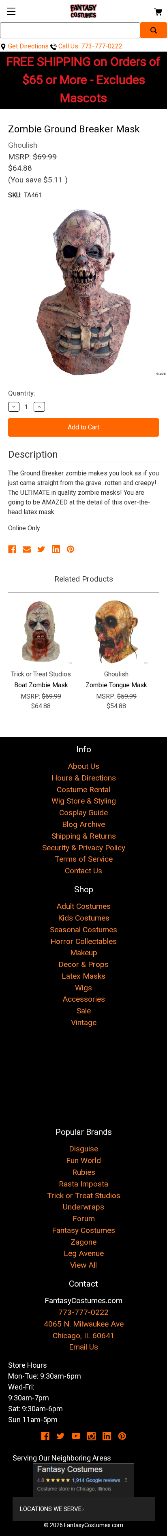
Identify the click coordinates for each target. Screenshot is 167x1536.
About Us (83, 766)
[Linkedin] (56, 549)
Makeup (83, 952)
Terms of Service (84, 859)
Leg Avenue (84, 1253)
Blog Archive (83, 824)
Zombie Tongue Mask (116, 685)
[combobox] (70, 30)
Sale (84, 1010)
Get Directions (27, 46)
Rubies (83, 1172)
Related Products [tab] (83, 579)
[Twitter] (41, 549)
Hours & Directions (83, 778)
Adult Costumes (83, 906)
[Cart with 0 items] (157, 11)
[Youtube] (76, 1436)
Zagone (83, 1242)
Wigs (83, 987)
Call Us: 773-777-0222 (89, 46)
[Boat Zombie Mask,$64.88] (41, 632)
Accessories (83, 999)
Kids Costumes (83, 918)
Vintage (83, 1022)
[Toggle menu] (11, 11)
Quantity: (21, 393)
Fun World (83, 1160)
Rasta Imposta (83, 1184)
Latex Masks (83, 976)
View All (83, 1265)
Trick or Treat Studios (83, 1195)
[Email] (27, 549)
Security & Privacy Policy (83, 847)
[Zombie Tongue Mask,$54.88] (116, 632)
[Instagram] (91, 1436)
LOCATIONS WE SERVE (50, 1509)
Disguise (83, 1148)
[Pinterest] (70, 549)
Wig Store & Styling (83, 801)
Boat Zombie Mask (41, 685)
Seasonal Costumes (83, 929)
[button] (84, 1480)
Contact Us (83, 870)
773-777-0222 (83, 1312)
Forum (84, 1218)
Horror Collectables (83, 941)
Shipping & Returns (83, 836)
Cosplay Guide (83, 812)
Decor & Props (83, 964)
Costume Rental (83, 789)
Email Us (83, 1347)
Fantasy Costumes (83, 1230)
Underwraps (83, 1207)
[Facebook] (12, 549)
